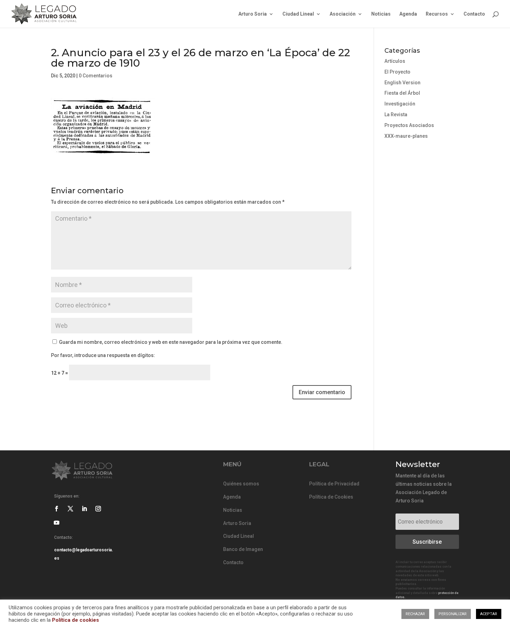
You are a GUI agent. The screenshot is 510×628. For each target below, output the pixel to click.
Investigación (399, 104)
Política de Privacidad (334, 483)
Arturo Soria (252, 14)
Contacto (474, 14)
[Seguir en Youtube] (56, 522)
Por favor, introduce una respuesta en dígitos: (103, 355)
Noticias (381, 14)
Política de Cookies (331, 497)
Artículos (394, 61)
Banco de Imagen (243, 549)
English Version (402, 82)
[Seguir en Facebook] (56, 508)
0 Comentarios (95, 75)
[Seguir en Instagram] (98, 508)
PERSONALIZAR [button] (453, 614)
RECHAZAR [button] (415, 614)
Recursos (437, 14)
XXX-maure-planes (406, 136)
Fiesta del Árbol (402, 93)
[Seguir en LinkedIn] (84, 508)
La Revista (395, 114)
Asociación (343, 14)
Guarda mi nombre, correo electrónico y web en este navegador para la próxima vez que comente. (170, 342)
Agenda (408, 14)
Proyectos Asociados (409, 125)
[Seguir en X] (70, 508)
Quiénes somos (241, 483)
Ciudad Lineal (298, 14)
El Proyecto (397, 72)
